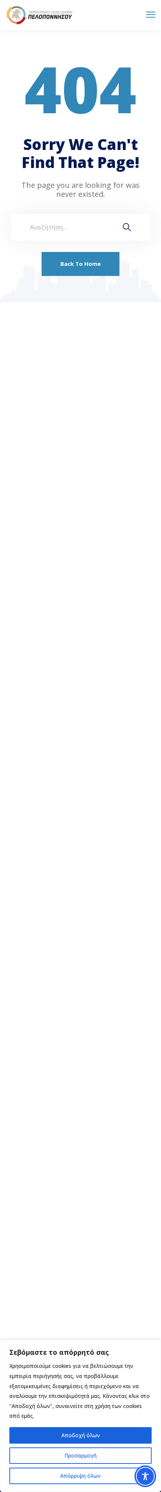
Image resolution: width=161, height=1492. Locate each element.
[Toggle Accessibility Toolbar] (145, 1476)
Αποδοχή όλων (80, 1435)
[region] (80, 1416)
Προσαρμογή (80, 1455)
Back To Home (80, 263)
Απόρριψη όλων (80, 1475)
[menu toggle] (150, 14)
